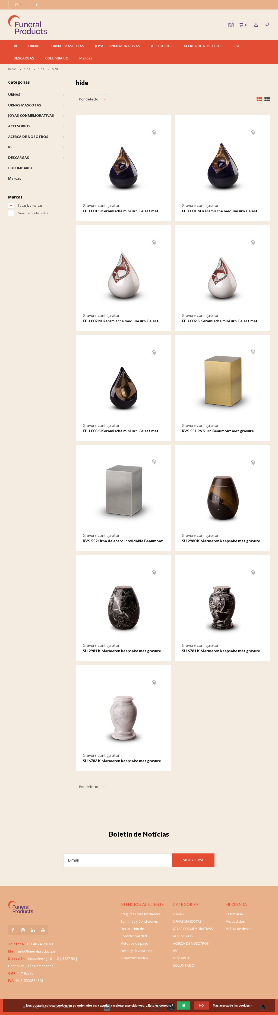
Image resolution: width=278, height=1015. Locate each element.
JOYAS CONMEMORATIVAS (117, 45)
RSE (236, 45)
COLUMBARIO (56, 58)
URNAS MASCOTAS (67, 45)
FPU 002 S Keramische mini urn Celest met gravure (220, 321)
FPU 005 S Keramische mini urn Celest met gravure (121, 431)
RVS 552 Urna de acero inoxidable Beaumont (123, 540)
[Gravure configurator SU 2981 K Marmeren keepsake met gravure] (123, 602)
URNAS (34, 45)
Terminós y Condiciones (139, 921)
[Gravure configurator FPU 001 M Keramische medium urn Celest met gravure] (222, 162)
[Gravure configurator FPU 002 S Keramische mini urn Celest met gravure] (222, 272)
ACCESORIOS (162, 45)
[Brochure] (230, 25)
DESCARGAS (24, 58)
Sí (183, 1005)
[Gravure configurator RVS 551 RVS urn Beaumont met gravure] (222, 382)
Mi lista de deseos (239, 928)
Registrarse (234, 914)
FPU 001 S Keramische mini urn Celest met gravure (121, 211)
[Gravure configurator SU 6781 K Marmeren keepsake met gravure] (222, 602)
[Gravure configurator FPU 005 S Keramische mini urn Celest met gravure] (123, 382)
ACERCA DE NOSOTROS (203, 45)
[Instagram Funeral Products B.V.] (23, 930)
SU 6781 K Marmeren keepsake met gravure (221, 650)
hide (27, 69)
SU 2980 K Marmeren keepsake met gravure (221, 540)
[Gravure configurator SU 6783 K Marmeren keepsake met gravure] (123, 712)
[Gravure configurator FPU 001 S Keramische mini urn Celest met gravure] (123, 162)
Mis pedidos (235, 921)
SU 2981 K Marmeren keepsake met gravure (122, 650)
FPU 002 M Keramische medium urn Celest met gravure (121, 321)
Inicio (12, 69)
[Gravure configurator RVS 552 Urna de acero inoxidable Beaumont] (123, 492)
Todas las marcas (30, 205)
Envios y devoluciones (137, 950)
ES (16, 4)
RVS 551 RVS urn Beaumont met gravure (218, 430)
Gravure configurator (33, 213)
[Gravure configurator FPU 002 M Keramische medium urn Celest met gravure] (123, 272)
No (201, 1005)
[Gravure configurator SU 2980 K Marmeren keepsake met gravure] (222, 492)
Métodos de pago (134, 943)
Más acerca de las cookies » (232, 1005)
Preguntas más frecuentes (140, 914)
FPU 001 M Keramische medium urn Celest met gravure (220, 211)
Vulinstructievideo (134, 958)
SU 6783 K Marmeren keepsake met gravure (122, 760)
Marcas (85, 58)
